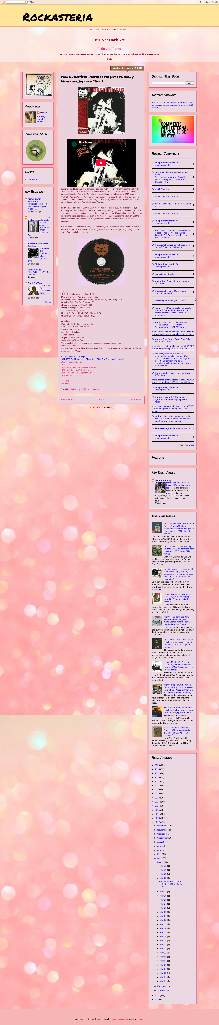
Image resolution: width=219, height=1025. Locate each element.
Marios (43, 112)
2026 (157, 765)
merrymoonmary (118, 1019)
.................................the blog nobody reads (39, 218)
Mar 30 (163, 870)
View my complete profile (41, 119)
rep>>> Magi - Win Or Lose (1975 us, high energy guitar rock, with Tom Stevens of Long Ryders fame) (178, 666)
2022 (157, 781)
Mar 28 (163, 878)
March (160, 862)
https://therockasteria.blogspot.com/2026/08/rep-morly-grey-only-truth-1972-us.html (173, 347)
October (161, 834)
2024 (157, 773)
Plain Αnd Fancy (163, 480)
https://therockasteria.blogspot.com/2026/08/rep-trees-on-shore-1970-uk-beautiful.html (173, 381)
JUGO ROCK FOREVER (34, 200)
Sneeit (191, 445)
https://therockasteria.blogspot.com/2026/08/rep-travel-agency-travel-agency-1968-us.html (173, 408)
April (159, 858)
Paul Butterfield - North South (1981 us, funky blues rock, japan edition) (97, 78)
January (161, 990)
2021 (157, 785)
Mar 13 (163, 944)
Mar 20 (163, 920)
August (160, 842)
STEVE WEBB (31, 179)
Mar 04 (163, 969)
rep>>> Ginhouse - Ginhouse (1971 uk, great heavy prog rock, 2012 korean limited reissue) (177, 598)
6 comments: (94, 389)
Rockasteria (57, 16)
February (162, 986)
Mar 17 (163, 932)
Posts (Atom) (107, 407)
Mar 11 (163, 953)
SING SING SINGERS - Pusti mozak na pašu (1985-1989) (38, 206)
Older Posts (136, 399)
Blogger (140, 1019)
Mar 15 (163, 936)
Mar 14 (163, 940)
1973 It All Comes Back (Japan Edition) (78, 373)
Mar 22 (163, 912)
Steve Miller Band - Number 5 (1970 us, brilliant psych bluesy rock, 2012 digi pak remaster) (178, 710)
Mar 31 (163, 866)
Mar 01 (163, 981)
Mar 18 (163, 928)
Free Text (65, 381)
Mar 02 (163, 977)
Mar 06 (163, 965)
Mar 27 (163, 891)
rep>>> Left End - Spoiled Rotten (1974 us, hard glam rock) (178, 485)
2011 (157, 995)
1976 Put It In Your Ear (71, 375)
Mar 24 (163, 904)
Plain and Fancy (109, 49)
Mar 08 (163, 957)
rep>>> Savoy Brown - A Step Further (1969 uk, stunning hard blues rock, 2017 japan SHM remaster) (179, 550)
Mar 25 (163, 900)
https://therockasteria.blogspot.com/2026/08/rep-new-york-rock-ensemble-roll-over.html (173, 332)
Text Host (65, 384)
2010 (157, 999)
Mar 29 (163, 874)
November (162, 830)
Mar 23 (163, 908)
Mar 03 (163, 973)
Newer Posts (67, 399)
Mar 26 (163, 896)
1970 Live (65, 364)
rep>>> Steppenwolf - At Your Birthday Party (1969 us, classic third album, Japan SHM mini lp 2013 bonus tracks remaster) (179, 688)
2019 (157, 793)
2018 (157, 798)
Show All (48, 302)
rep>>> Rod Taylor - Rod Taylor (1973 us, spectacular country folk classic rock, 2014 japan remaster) (178, 643)
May (159, 854)
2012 (157, 822)
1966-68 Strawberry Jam (71, 362)
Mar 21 (163, 916)
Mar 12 (163, 948)
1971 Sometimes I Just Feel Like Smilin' (79, 367)
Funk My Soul (35, 270)
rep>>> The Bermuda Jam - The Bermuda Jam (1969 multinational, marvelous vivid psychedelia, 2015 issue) (178, 620)
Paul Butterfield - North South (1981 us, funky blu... (170, 884)
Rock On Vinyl (35, 283)
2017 (157, 802)
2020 (157, 789)
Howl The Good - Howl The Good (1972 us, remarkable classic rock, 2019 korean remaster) (177, 731)
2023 (157, 777)
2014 (157, 814)
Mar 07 (163, 961)
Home (102, 399)
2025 (157, 769)
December (162, 825)
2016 (157, 806)
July (159, 846)
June (160, 850)
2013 (157, 818)
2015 (157, 810)
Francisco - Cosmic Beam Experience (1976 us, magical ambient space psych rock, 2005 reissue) (173, 105)
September (162, 838)
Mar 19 (163, 924)
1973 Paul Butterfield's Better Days (76, 370)
